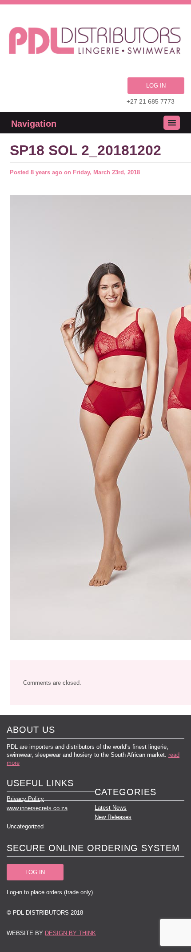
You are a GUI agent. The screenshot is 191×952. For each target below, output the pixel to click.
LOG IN (156, 85)
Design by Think (70, 933)
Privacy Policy (25, 798)
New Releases (113, 817)
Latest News (111, 807)
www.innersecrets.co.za (37, 808)
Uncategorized (25, 826)
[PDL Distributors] (95, 42)
